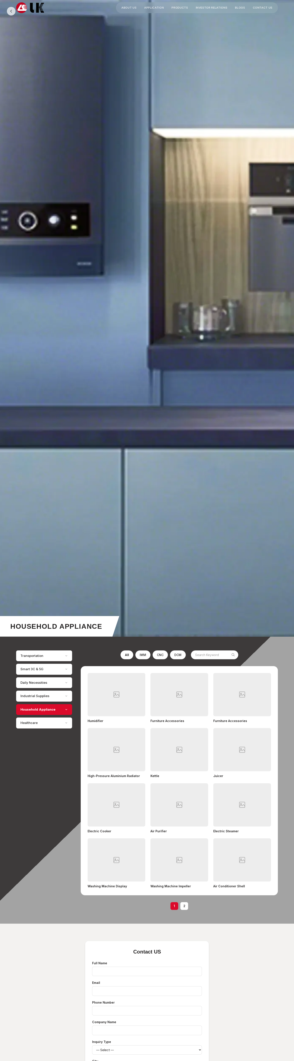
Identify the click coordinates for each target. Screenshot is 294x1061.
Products (180, 7)
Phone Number (103, 1002)
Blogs (240, 7)
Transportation (31, 656)
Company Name (104, 1022)
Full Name (99, 963)
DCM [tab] (177, 655)
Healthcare (29, 723)
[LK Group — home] (30, 7)
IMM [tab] (143, 655)
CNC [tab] (160, 655)
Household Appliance (38, 709)
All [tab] (127, 655)
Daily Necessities (33, 683)
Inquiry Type (101, 1042)
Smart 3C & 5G (31, 669)
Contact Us (263, 7)
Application (154, 7)
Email (96, 982)
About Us (128, 7)
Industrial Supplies (34, 696)
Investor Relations (211, 7)
